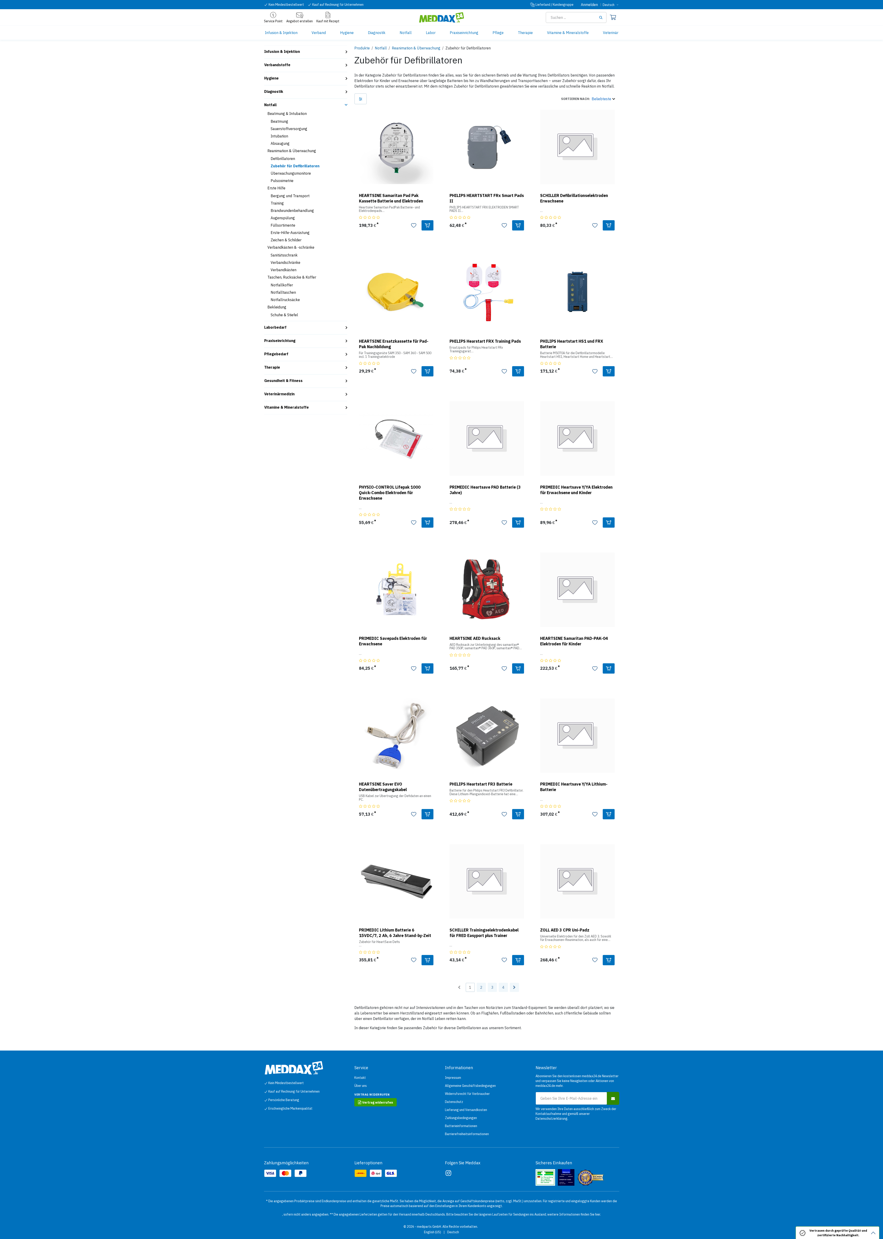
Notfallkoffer (282, 285)
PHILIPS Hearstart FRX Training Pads (485, 341)
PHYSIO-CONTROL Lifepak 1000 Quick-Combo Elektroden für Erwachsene (390, 492)
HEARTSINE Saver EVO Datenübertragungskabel (383, 786)
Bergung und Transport (290, 196)
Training (277, 203)
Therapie (272, 367)
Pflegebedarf (276, 354)
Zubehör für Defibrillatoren (295, 166)
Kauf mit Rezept (327, 21)
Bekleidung (276, 307)
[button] (588, 99)
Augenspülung (283, 218)
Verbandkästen (283, 270)
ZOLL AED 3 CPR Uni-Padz (564, 930)
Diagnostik (273, 91)
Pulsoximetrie (282, 180)
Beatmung (279, 121)
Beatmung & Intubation (287, 113)
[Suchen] (602, 17)
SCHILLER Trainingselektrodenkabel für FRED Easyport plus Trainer (484, 932)
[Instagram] (448, 1173)
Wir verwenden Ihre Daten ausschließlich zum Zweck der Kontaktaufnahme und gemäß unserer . (576, 1114)
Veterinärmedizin (279, 394)
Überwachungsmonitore (291, 173)
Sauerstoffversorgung (289, 129)
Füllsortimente (283, 225)
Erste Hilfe (276, 188)
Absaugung (280, 143)
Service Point (273, 21)
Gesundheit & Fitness (283, 380)
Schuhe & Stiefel (284, 315)
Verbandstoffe (277, 65)
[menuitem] (281, 33)
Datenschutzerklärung (552, 1119)
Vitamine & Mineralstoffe (286, 407)
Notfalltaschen (283, 292)
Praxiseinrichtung (279, 340)
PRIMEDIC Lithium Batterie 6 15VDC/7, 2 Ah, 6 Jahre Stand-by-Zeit (395, 932)
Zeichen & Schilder (286, 240)
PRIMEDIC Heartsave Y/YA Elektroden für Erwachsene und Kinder (576, 489)
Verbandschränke (285, 262)
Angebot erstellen (299, 21)
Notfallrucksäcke (285, 300)
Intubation (279, 136)
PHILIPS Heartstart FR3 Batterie (481, 784)
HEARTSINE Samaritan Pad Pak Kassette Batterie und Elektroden (391, 198)
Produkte (362, 48)
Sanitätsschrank (284, 255)
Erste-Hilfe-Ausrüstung (290, 232)
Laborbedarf (275, 327)
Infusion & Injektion (282, 51)
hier (597, 1214)
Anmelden (589, 4)
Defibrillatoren (283, 158)
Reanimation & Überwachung (291, 151)
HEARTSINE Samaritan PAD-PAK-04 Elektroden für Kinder (574, 641)
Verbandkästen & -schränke (290, 247)
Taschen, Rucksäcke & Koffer (291, 277)
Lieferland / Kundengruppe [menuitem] (554, 5)
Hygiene (271, 78)
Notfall (270, 105)
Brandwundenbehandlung (292, 210)
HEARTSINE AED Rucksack (475, 638)
